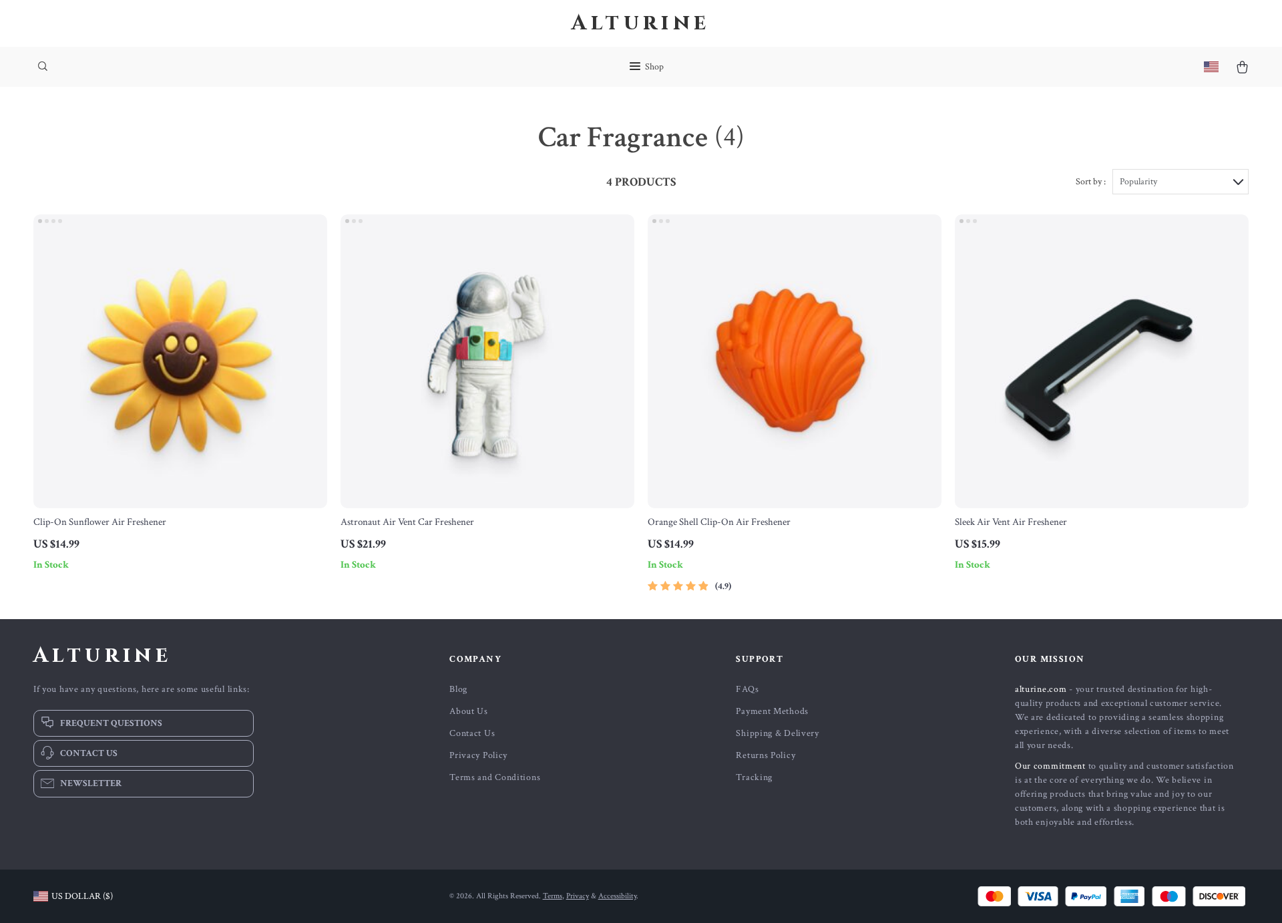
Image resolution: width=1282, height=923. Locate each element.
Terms (552, 896)
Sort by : (1091, 182)
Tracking (754, 777)
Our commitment (1050, 766)
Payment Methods (772, 711)
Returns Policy (765, 755)
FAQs (747, 689)
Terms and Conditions (494, 777)
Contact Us (472, 733)
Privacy (577, 896)
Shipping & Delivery (777, 733)
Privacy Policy (478, 755)
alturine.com (1040, 689)
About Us (468, 711)
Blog (458, 689)
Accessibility (617, 896)
